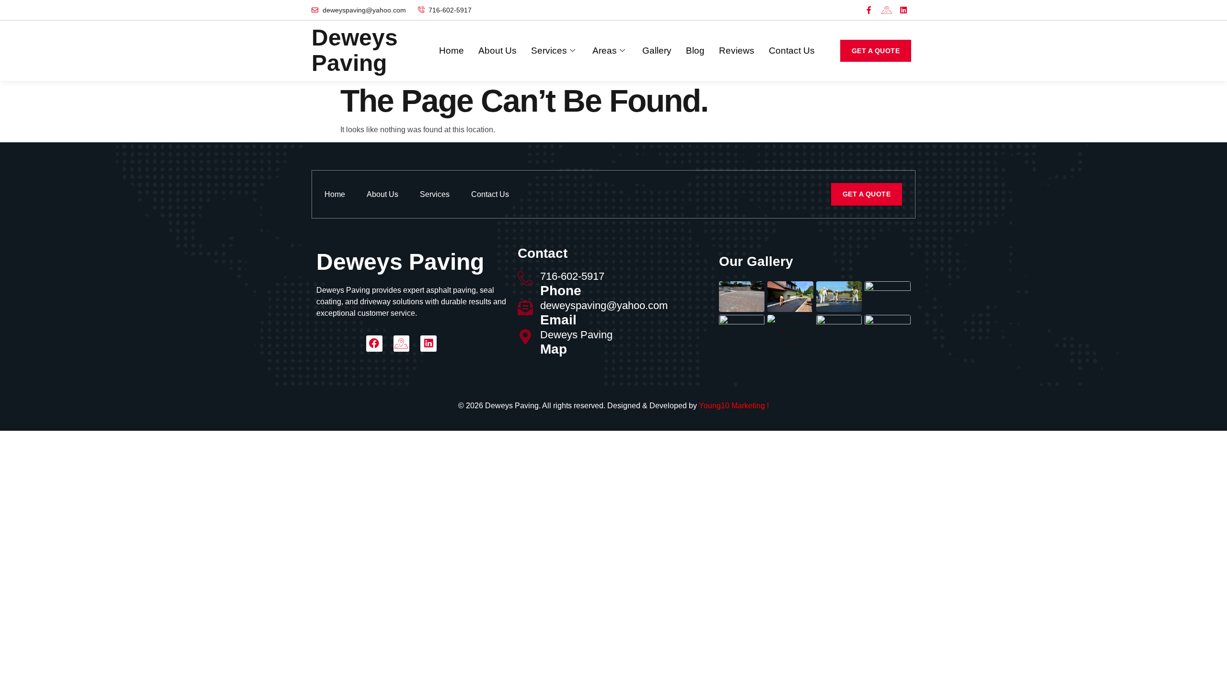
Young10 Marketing (732, 406)
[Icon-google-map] (886, 10)
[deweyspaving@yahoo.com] (525, 307)
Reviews (736, 51)
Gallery (656, 51)
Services (549, 51)
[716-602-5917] (525, 278)
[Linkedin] (903, 10)
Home (451, 51)
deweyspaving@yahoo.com (604, 305)
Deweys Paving (576, 335)
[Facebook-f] (869, 10)
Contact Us (792, 51)
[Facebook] (374, 343)
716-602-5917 (572, 276)
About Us (497, 51)
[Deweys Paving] (525, 337)
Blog (695, 51)
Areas (604, 51)
